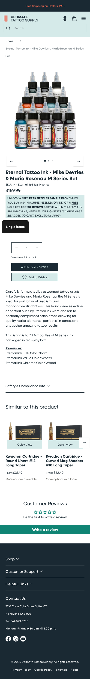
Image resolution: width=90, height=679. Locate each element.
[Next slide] (78, 161)
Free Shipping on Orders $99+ (45, 6)
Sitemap (61, 669)
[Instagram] (15, 639)
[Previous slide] (11, 161)
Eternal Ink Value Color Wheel (29, 358)
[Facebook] (8, 639)
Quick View (24, 444)
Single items (15, 226)
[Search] (7, 28)
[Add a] (37, 248)
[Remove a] (17, 248)
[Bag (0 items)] (74, 18)
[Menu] (83, 18)
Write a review (45, 529)
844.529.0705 (19, 621)
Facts (74, 669)
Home (9, 41)
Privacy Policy (21, 669)
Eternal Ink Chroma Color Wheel (31, 362)
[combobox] (48, 28)
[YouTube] (23, 639)
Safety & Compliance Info (25, 386)
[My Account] (65, 18)
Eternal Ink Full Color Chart (26, 353)
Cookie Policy (43, 669)
